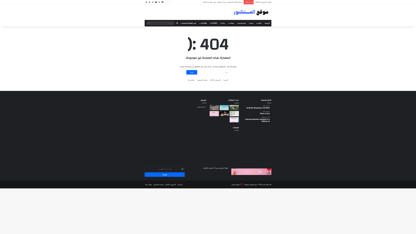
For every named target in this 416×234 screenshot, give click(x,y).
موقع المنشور (235, 184)
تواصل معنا (191, 80)
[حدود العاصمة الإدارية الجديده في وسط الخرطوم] (214, 107)
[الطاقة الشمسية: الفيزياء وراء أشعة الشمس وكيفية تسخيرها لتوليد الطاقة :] (224, 107)
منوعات (231, 23)
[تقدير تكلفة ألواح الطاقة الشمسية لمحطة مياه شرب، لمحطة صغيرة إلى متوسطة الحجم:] (234, 113)
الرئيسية (267, 23)
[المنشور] (251, 12)
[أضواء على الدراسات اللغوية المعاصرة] (234, 119)
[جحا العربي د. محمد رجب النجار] (214, 113)
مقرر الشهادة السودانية (189, 23)
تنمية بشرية (242, 23)
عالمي (260, 23)
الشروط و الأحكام (215, 80)
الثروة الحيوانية (201, 107)
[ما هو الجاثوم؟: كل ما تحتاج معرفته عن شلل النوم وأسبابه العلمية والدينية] (224, 113)
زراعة (223, 23)
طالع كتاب (204, 23)
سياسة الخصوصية (202, 80)
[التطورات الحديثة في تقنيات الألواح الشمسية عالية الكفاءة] (234, 107)
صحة (251, 23)
